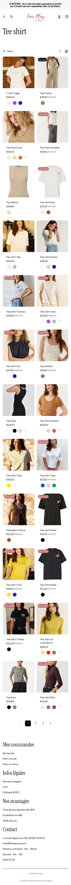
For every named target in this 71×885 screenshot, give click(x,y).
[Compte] (59, 16)
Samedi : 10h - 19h (13, 854)
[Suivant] (50, 723)
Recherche (8, 753)
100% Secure (10, 820)
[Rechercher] (11, 16)
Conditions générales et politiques (35, 880)
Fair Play (39, 873)
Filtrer (10, 51)
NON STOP (9, 859)
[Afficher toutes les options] (25, 157)
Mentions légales (12, 781)
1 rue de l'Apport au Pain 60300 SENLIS (24, 837)
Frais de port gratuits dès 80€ (19, 809)
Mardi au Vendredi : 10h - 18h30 (20, 848)
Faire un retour (10, 764)
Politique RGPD (11, 792)
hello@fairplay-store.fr (14, 843)
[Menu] (4, 17)
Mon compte (10, 758)
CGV (5, 786)
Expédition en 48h (12, 815)
